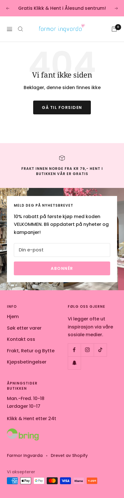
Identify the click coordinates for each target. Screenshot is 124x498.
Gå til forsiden (62, 107)
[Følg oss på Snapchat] (74, 362)
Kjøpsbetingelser (26, 362)
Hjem (13, 316)
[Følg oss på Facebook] (74, 349)
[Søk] (20, 29)
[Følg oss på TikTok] (100, 349)
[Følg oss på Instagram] (87, 349)
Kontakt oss (21, 339)
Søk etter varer (24, 328)
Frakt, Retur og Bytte (31, 350)
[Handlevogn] (114, 29)
